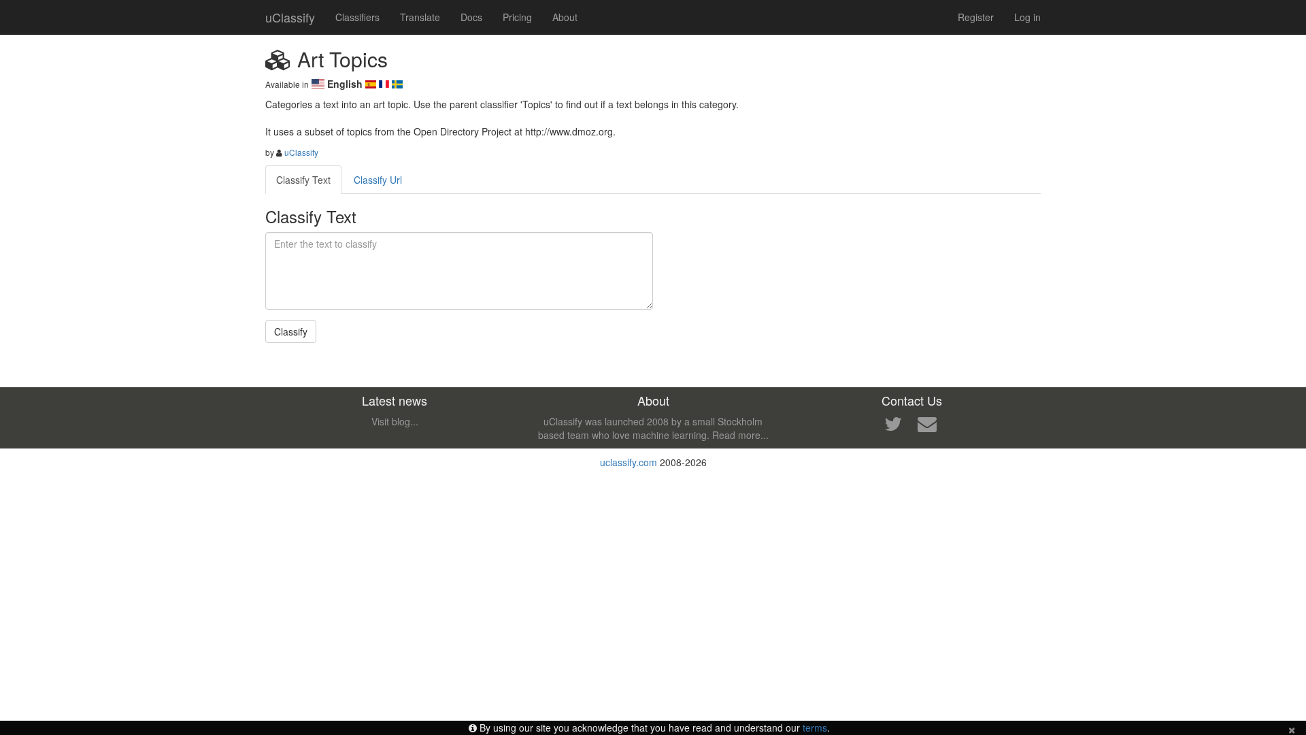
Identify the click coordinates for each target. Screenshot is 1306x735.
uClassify (290, 17)
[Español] (372, 84)
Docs (471, 17)
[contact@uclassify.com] (927, 427)
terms (815, 727)
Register (976, 17)
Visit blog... (394, 421)
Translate (420, 17)
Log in (1027, 17)
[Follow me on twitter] (893, 427)
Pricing (517, 17)
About (564, 17)
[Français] (385, 84)
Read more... (740, 435)
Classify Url (378, 179)
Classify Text (303, 179)
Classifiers (357, 17)
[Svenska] (397, 84)
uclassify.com (628, 462)
